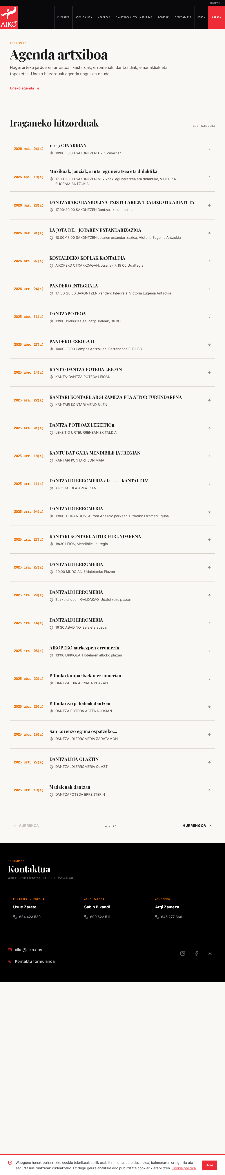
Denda (201, 17)
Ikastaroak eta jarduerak (134, 17)
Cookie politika (184, 1168)
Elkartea (63, 17)
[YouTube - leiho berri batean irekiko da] (212, 956)
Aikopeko (104, 17)
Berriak (163, 17)
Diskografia (183, 17)
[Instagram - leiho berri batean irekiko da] (185, 956)
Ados (209, 1165)
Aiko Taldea (84, 17)
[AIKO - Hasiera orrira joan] (9, 17)
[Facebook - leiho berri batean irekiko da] (198, 956)
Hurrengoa (194, 826)
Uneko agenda (22, 88)
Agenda (216, 17)
